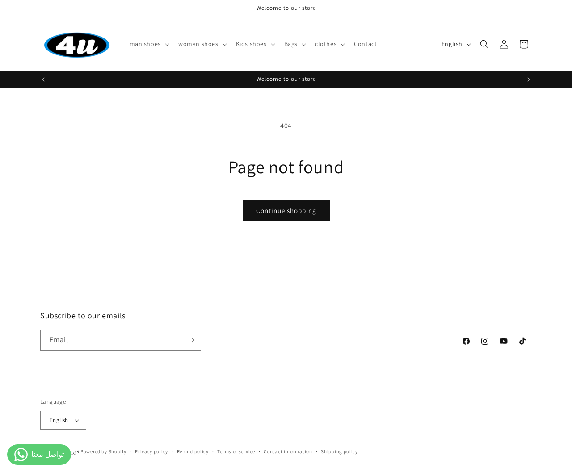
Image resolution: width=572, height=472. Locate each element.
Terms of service (236, 451)
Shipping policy (339, 451)
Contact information (288, 451)
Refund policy (193, 451)
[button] (148, 43)
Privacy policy (151, 451)
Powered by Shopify (103, 451)
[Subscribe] (191, 340)
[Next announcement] (528, 79)
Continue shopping (286, 210)
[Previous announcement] (43, 79)
